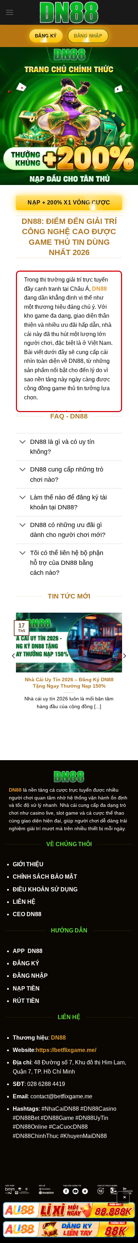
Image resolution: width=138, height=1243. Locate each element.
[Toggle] (23, 442)
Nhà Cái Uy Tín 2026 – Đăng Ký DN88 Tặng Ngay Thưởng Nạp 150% (69, 683)
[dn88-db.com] (69, 12)
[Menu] (9, 12)
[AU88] (69, 1210)
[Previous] (13, 670)
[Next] (124, 670)
